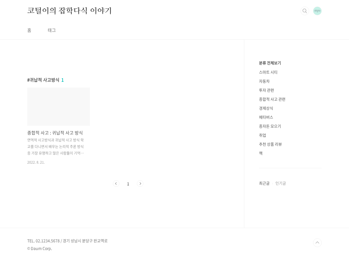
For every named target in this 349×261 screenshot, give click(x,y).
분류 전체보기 (270, 62)
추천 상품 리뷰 (270, 144)
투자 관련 (266, 90)
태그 (52, 30)
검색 (305, 11)
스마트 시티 (268, 72)
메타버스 (266, 117)
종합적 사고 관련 (272, 99)
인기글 (280, 183)
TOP (317, 242)
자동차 (264, 81)
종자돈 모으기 (270, 126)
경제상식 (266, 108)
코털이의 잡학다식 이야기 (69, 10)
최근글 (264, 183)
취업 (262, 135)
